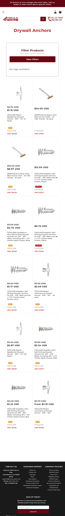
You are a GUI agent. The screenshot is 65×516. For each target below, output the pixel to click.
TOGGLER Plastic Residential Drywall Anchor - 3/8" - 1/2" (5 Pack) (16, 118)
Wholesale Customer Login (32, 485)
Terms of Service (54, 481)
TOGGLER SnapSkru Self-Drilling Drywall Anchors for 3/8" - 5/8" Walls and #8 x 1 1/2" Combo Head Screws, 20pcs (46, 236)
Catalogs (32, 474)
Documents (32, 479)
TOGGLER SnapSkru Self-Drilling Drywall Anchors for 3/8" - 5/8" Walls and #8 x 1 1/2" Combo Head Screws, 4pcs (18, 295)
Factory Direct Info (32, 483)
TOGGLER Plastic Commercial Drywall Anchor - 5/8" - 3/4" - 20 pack (44, 294)
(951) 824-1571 (14, 481)
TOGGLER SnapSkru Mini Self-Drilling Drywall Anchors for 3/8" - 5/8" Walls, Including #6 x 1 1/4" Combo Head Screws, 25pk (45, 354)
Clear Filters (32, 59)
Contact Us (32, 472)
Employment (54, 487)
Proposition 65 (54, 485)
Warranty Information (54, 483)
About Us (32, 470)
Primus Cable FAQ (54, 490)
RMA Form (53, 474)
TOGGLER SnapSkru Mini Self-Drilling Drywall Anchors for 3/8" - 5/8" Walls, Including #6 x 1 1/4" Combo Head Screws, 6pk (18, 413)
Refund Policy (54, 472)
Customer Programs (32, 481)
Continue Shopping (32, 487)
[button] (3, 12)
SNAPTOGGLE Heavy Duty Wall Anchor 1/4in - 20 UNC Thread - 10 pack (19, 176)
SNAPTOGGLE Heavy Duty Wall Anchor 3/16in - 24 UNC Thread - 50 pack (45, 117)
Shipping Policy (54, 476)
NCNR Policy (53, 479)
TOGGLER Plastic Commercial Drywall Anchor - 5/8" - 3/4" (43, 411)
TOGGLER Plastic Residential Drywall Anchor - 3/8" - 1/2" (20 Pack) (17, 353)
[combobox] (33, 19)
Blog (32, 476)
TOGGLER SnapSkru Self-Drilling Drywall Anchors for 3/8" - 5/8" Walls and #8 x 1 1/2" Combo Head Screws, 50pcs (46, 178)
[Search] (43, 19)
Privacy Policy (54, 470)
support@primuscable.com (11, 479)
